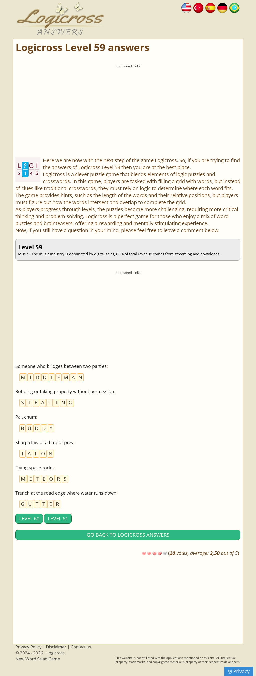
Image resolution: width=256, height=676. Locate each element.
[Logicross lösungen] (222, 7)
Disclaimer (56, 647)
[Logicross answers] (186, 7)
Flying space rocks (35, 468)
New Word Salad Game (38, 659)
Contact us (81, 647)
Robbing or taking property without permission (65, 391)
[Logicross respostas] (234, 7)
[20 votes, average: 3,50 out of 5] (144, 554)
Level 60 (29, 518)
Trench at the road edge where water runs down (66, 493)
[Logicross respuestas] (210, 7)
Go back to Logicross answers (128, 534)
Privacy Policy (29, 647)
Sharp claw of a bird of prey (45, 442)
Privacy (241, 671)
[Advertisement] (128, 105)
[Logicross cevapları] (198, 7)
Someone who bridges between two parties (61, 366)
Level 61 (58, 518)
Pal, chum (26, 417)
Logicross (55, 653)
